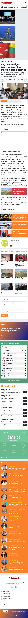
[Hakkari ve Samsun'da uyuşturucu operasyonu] (7, 273)
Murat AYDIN (12, 466)
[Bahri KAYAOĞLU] (4, 554)
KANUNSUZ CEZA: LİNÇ (15, 498)
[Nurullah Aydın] (4, 562)
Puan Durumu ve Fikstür (8, 595)
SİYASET (16, 7)
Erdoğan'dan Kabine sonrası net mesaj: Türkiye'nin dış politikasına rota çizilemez (20, 264)
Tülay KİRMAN (12, 567)
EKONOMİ (24, 7)
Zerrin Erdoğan (13, 488)
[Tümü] (26, 324)
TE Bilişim (18, 615)
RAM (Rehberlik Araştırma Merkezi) (16, 570)
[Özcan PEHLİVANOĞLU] (4, 540)
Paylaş (4, 101)
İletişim (9, 604)
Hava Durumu (6, 591)
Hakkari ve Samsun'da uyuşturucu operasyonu (7, 279)
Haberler (3, 61)
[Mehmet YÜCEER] (4, 482)
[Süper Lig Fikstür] (26, 386)
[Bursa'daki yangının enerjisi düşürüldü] (21, 273)
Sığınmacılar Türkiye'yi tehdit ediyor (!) (17, 526)
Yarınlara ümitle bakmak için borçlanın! (16, 519)
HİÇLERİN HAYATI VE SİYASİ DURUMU (16, 476)
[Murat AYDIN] (4, 468)
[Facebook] (12, 587)
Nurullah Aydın (13, 560)
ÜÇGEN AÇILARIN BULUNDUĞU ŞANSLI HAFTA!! (17, 505)
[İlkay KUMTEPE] (4, 533)
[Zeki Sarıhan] (4, 497)
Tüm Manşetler (6, 596)
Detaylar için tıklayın (14, 380)
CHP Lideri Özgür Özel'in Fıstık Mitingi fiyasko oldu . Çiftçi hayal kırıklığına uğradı (17, 490)
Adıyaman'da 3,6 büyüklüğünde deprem (5, 263)
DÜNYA (10, 7)
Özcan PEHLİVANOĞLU (15, 539)
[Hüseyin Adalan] (4, 475)
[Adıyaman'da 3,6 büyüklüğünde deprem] (7, 257)
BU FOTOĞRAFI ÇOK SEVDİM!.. (17, 541)
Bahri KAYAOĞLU (13, 553)
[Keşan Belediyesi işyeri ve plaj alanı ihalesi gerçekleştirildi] (14, 91)
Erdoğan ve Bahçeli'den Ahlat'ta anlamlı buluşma (20, 292)
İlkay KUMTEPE (13, 531)
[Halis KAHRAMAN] (4, 547)
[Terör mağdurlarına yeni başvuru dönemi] (7, 286)
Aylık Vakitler (5, 457)
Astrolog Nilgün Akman (16, 502)
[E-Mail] (11, 245)
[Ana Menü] (25, 2)
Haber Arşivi (6, 599)
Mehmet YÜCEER (13, 481)
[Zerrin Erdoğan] (4, 489)
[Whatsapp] (15, 587)
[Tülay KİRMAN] (4, 569)
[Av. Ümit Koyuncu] (4, 518)
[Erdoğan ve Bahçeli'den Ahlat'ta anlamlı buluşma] (21, 286)
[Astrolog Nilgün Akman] (4, 504)
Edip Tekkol (12, 524)
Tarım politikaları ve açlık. (15, 483)
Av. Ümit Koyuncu (14, 516)
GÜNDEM (4, 7)
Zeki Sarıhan (12, 496)
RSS (6, 611)
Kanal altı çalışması (14, 555)
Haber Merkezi (14, 242)
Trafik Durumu (6, 593)
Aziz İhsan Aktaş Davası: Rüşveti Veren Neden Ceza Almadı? (17, 469)
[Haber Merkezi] (4, 243)
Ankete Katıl (5, 337)
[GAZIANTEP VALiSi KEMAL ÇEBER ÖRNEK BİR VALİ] (4, 511)
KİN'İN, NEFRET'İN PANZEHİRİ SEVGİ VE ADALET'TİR (17, 563)
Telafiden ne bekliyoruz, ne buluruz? (16, 534)
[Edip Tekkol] (4, 525)
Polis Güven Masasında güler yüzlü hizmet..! (16, 548)
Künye (3, 604)
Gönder (4, 315)
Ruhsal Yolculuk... (13, 513)
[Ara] (23, 2)
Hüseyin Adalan (13, 473)
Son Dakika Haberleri (8, 598)
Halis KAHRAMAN (13, 545)
